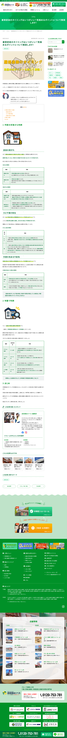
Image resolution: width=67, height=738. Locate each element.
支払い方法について (51, 563)
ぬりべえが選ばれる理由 (21, 10)
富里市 (39, 589)
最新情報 (27, 577)
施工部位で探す (7, 573)
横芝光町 (28, 591)
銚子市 (26, 589)
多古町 (15, 589)
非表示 (24, 107)
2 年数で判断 (7, 117)
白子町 (49, 591)
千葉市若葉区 (48, 589)
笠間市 (45, 599)
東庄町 (19, 589)
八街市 (13, 591)
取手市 (35, 597)
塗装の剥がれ (9, 112)
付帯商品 (6, 567)
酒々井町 (15, 592)
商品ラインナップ (9, 562)
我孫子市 (59, 591)
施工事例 (54, 10)
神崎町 (22, 589)
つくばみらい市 (20, 597)
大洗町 (51, 599)
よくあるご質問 (28, 562)
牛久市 (9, 597)
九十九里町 (41, 591)
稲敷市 (41, 597)
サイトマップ (49, 568)
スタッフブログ (28, 571)
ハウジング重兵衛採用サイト (52, 574)
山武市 (20, 591)
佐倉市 (42, 589)
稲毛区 (54, 589)
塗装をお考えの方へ (8, 10)
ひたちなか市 (37, 599)
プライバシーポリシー (51, 572)
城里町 (48, 599)
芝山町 (31, 591)
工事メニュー (46, 10)
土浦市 (29, 597)
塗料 (5, 565)
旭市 (30, 589)
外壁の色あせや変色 (10, 115)
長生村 (52, 591)
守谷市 (38, 597)
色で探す (6, 575)
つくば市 (13, 597)
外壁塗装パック (7, 556)
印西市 (19, 592)
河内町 (11, 599)
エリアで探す (7, 577)
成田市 (36, 589)
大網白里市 (36, 591)
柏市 (56, 591)
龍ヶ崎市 (26, 597)
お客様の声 (49, 558)
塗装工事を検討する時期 (31, 556)
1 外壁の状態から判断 (9, 110)
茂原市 (45, 591)
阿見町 (60, 597)
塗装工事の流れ (29, 558)
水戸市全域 (17, 599)
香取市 (9, 589)
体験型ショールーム (35, 10)
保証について (28, 560)
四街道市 (9, 591)
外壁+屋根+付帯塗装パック (10, 558)
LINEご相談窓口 (50, 566)
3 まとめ (6, 119)
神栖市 (57, 597)
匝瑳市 (32, 589)
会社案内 (27, 566)
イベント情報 (28, 575)
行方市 (47, 597)
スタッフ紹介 (28, 569)
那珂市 (41, 599)
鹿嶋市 (54, 597)
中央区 (60, 589)
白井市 (62, 591)
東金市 (16, 591)
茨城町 (55, 599)
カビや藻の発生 (9, 113)
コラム (26, 580)
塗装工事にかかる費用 (51, 561)
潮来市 (50, 597)
